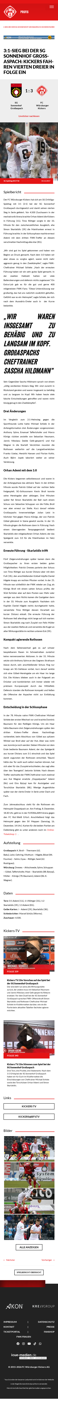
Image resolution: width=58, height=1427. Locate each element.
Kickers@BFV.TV (29, 1116)
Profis (24, 12)
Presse (50, 1326)
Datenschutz (46, 1321)
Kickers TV (29, 1106)
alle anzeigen (29, 1247)
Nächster (10, 1260)
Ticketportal (12, 1331)
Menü (51, 7)
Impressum (10, 1321)
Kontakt (9, 1326)
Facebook (18, 1343)
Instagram (23, 1343)
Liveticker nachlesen (29, 116)
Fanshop (49, 1331)
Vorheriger (47, 1260)
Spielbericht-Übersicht (29, 1272)
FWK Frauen (23, 1336)
